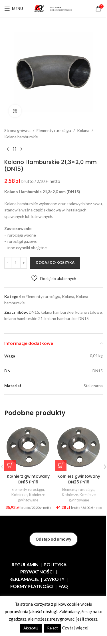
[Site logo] (54, 8)
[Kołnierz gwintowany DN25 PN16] (79, 447)
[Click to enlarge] (15, 111)
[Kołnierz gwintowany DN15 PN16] (28, 447)
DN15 (34, 312)
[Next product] (21, 149)
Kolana (83, 130)
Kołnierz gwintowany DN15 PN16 (28, 479)
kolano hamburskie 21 (23, 318)
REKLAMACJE (24, 579)
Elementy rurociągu (54, 130)
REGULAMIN (25, 564)
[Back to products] (14, 149)
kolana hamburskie (57, 312)
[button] (10, 465)
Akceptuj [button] (30, 628)
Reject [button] (52, 628)
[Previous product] (7, 149)
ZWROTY (54, 579)
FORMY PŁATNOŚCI (31, 586)
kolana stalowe (88, 312)
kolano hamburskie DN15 (67, 318)
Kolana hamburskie (21, 136)
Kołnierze (19, 494)
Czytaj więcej (75, 627)
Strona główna (17, 130)
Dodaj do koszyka (55, 262)
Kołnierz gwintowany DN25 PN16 (78, 479)
